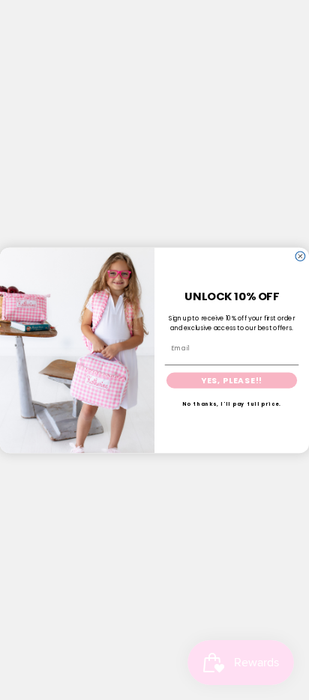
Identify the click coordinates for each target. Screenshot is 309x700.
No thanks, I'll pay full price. (232, 404)
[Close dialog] (300, 256)
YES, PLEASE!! (231, 380)
